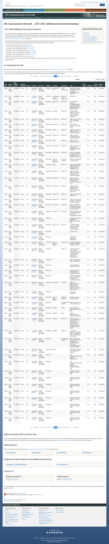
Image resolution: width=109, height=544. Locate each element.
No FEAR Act (68, 538)
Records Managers (26, 517)
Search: (77, 79)
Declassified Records (43, 517)
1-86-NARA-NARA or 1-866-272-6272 (54, 541)
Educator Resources (54, 10)
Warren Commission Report (91, 36)
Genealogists (25, 510)
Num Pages (84, 85)
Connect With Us (54, 530)
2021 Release (86, 453)
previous (36, 76)
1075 (42, 76)
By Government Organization (11, 514)
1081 (62, 76)
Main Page (86, 33)
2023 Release (36, 453)
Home (6, 18)
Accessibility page (39, 494)
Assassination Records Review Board (93, 42)
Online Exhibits (8, 524)
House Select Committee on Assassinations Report (91, 39)
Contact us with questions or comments (12, 501)
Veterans (24, 519)
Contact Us (102, 2)
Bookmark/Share (94, 2)
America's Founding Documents (96, 10)
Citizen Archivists (84, 2)
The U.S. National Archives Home (24, 4)
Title (71, 85)
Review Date (101, 85)
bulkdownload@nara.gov (63, 440)
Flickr (62, 532)
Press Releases (62, 465)
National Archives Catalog (10, 516)
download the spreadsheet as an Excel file (56, 69)
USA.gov (73, 538)
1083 (69, 76)
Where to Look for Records (45, 519)
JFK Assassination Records (26, 18)
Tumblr (54, 532)
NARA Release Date (16, 84)
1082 (65, 76)
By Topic (7, 510)
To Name (54, 85)
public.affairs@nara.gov (66, 479)
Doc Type (40, 85)
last (78, 76)
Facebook (47, 532)
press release (28, 45)
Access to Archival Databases (11, 519)
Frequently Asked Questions (16, 465)
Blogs (59, 532)
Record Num (10, 85)
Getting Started (42, 510)
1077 (49, 76)
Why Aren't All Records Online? (45, 520)
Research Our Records (13, 10)
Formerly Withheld (22, 85)
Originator (90, 85)
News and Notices (60, 510)
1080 (59, 76)
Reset (103, 79)
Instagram (52, 532)
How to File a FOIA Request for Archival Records (45, 523)
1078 (52, 76)
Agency (28, 85)
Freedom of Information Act (58, 538)
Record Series (96, 85)
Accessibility (42, 538)
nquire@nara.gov (14, 479)
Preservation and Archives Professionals (28, 514)
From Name (64, 85)
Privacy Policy (49, 538)
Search (102, 5)
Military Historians (26, 512)
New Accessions (59, 512)
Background (87, 35)
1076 (45, 76)
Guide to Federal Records (44, 515)
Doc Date (34, 85)
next (74, 76)
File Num (48, 85)
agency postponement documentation (36, 449)
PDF (33, 89)
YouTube (57, 532)
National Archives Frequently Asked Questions (45, 513)
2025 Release (11, 453)
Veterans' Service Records (34, 10)
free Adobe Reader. (20, 493)
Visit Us (75, 10)
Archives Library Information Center (11, 521)
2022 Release (61, 453)
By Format (7, 512)
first (31, 76)
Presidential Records (9, 517)
